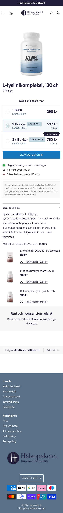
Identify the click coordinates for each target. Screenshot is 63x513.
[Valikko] (3, 13)
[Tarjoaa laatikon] (11, 13)
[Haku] (51, 13)
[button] (31, 111)
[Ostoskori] (58, 13)
